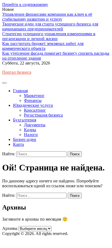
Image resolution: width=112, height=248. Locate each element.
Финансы (33, 100)
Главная (20, 90)
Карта (18, 144)
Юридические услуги (33, 105)
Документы (34, 125)
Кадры (30, 129)
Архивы (9, 228)
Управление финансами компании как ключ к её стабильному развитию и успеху (47, 16)
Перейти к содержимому (25, 4)
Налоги (31, 134)
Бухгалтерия (24, 120)
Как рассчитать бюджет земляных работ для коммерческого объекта (42, 46)
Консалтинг (35, 110)
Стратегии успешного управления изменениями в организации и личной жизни (48, 36)
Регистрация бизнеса (43, 115)
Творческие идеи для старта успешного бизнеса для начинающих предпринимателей (50, 26)
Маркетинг (34, 95)
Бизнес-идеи (24, 139)
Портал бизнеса (16, 72)
